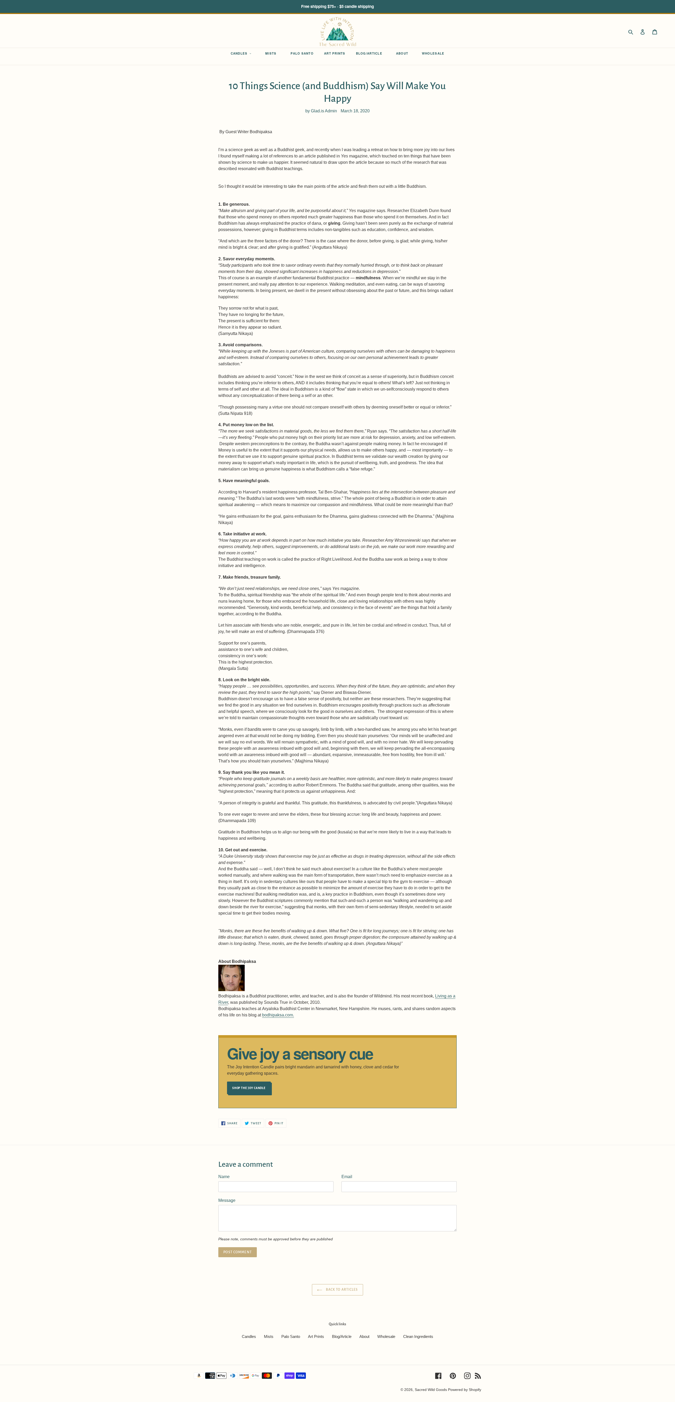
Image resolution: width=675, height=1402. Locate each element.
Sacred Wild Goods (431, 1390)
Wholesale (386, 1336)
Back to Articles (341, 1289)
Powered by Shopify (464, 1390)
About (364, 1336)
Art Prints (316, 1336)
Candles (249, 1336)
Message (226, 1200)
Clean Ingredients (418, 1336)
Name (224, 1176)
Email (346, 1176)
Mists (268, 1336)
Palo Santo (290, 1336)
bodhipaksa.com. (278, 1015)
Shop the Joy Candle (249, 1088)
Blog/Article (341, 1336)
